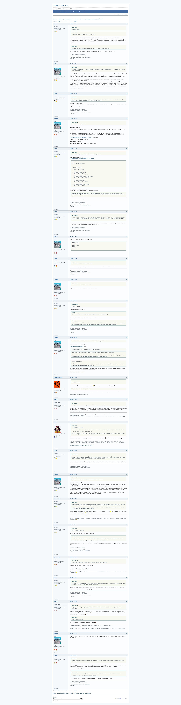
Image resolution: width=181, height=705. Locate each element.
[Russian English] (55, 700)
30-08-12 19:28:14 (73, 63)
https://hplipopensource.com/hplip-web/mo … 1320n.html (81, 137)
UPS (55, 422)
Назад (59, 21)
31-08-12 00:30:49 (73, 337)
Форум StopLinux (61, 6)
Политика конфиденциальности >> (120, 698)
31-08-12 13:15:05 (73, 422)
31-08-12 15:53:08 (73, 655)
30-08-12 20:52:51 (73, 118)
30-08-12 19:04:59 (73, 23)
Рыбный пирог (58, 377)
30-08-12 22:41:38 (73, 279)
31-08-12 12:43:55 (73, 399)
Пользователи (69, 11)
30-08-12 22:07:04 (73, 236)
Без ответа (125, 14)
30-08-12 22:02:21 (73, 211)
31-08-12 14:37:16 (73, 525)
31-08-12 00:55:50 (73, 377)
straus (55, 24)
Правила (75, 11)
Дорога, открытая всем (66, 19)
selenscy (57, 498)
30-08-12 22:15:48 (73, 258)
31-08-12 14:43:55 (73, 577)
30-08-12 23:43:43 (73, 301)
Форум (61, 11)
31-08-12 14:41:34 (73, 557)
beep (56, 63)
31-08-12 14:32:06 (73, 498)
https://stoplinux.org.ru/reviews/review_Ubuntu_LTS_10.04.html (82, 445)
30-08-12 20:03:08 (73, 93)
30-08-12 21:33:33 (73, 148)
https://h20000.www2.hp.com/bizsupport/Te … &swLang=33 (82, 158)
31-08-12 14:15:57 (73, 474)
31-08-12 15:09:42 (73, 601)
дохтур (56, 399)
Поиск (80, 11)
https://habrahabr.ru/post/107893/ (76, 346)
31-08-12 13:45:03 (73, 450)
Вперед (75, 21)
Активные (120, 14)
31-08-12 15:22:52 (73, 633)
